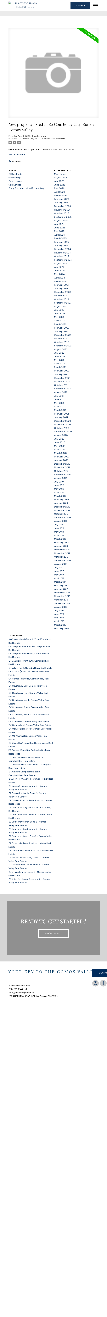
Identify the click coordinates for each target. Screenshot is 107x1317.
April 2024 (59, 277)
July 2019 (59, 481)
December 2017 (62, 549)
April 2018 (59, 535)
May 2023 (59, 317)
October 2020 (61, 428)
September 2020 (63, 431)
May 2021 (59, 403)
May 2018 (59, 531)
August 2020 (61, 435)
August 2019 (60, 478)
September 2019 (62, 474)
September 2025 (63, 216)
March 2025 (60, 238)
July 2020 (59, 438)
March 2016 (60, 624)
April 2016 (59, 621)
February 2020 (62, 456)
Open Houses (15, 181)
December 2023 (62, 292)
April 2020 (59, 449)
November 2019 (62, 467)
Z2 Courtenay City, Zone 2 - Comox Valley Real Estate (41, 139)
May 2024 (59, 274)
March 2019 (60, 496)
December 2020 (62, 420)
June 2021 (59, 399)
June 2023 (59, 313)
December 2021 (62, 378)
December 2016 (62, 592)
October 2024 (61, 256)
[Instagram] (95, 983)
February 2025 (61, 241)
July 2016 (59, 610)
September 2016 (62, 603)
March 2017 (60, 581)
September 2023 (62, 302)
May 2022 (59, 360)
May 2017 (59, 574)
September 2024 (63, 259)
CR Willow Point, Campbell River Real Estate (30, 667)
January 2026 (61, 202)
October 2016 (61, 599)
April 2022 (59, 363)
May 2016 (59, 617)
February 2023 (61, 327)
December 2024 (62, 249)
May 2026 (59, 188)
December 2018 (62, 506)
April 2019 (59, 492)
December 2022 (62, 334)
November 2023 (62, 295)
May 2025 (59, 231)
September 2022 (62, 345)
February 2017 (61, 585)
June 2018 (59, 528)
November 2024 (62, 252)
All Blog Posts (15, 174)
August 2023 (60, 306)
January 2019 (61, 503)
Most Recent (60, 174)
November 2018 (62, 510)
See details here (16, 154)
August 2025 (61, 220)
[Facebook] (103, 983)
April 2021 (59, 406)
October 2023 (61, 299)
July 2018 (59, 524)
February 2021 (61, 413)
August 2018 (60, 521)
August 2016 (60, 607)
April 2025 (59, 234)
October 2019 (61, 470)
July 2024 (59, 266)
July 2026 (59, 181)
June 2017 (59, 571)
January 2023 (61, 331)
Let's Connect (53, 933)
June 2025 (59, 227)
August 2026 (61, 177)
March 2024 (60, 281)
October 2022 (61, 342)
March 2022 (60, 367)
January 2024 (61, 288)
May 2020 (59, 445)
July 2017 (59, 567)
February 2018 (61, 542)
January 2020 (61, 460)
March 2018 (60, 538)
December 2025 (62, 206)
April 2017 (59, 578)
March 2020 (60, 453)
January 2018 (61, 546)
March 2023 (60, 324)
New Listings (14, 177)
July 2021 (59, 395)
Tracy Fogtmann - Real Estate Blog (26, 188)
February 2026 (61, 199)
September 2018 (62, 517)
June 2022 (59, 356)
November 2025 (62, 209)
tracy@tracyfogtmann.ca (21, 992)
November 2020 (62, 424)
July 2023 (59, 309)
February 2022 (61, 370)
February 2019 (61, 499)
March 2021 (60, 410)
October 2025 (61, 213)
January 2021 (61, 417)
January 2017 (61, 589)
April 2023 (59, 320)
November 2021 (62, 381)
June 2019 (59, 485)
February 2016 (61, 628)
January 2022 (61, 374)
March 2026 (60, 195)
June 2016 (59, 614)
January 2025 (61, 245)
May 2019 (59, 488)
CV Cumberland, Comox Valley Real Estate (29, 725)
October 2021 (61, 385)
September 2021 (62, 388)
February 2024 (62, 284)
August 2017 (60, 563)
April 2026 (59, 191)
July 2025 (59, 224)
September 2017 (62, 560)
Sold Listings (14, 184)
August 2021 (60, 392)
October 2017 (61, 556)
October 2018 (61, 513)
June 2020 (59, 442)
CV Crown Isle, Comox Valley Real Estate (28, 721)
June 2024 (59, 270)
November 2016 (62, 596)
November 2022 (62, 338)
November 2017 (62, 553)
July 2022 (59, 352)
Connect (80, 5)
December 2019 (62, 463)
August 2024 (61, 263)
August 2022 (60, 349)
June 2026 (59, 184)
